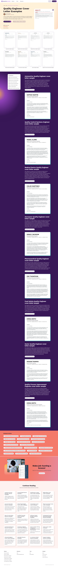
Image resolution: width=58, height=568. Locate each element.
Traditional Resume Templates (8, 558)
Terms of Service (44, 554)
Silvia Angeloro (9, 13)
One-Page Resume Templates (8, 561)
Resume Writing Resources (20, 554)
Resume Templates (6, 554)
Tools (17, 1)
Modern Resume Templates (7, 555)
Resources (21, 1)
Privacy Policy (44, 555)
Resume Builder (32, 554)
